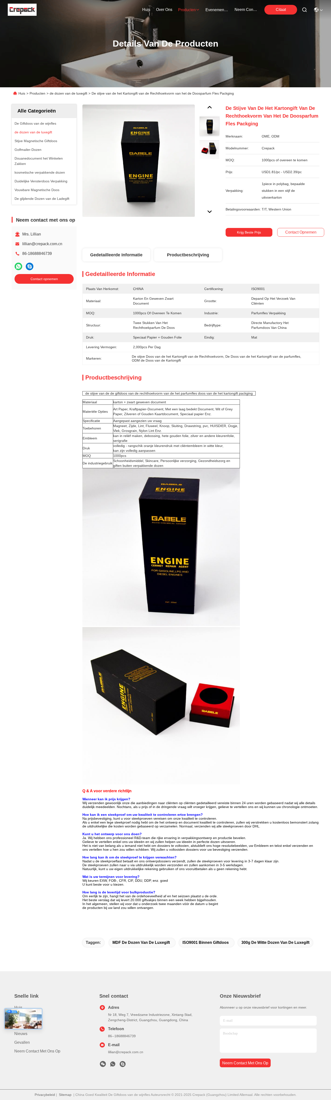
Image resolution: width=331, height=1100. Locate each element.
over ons (164, 10)
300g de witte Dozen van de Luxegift (275, 942)
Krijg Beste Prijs (249, 232)
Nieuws (20, 1034)
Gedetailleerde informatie (116, 254)
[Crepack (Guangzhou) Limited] (22, 10)
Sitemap (65, 1095)
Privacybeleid (45, 1095)
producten (187, 10)
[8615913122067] (112, 1065)
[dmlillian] (122, 1065)
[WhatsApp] (18, 266)
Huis (146, 10)
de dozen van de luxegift (68, 93)
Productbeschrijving (188, 254)
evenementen (217, 10)
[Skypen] (29, 266)
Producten (37, 93)
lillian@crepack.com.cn (42, 244)
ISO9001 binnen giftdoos (205, 942)
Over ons (22, 1025)
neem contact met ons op (246, 10)
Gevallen (22, 1042)
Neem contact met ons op (37, 1051)
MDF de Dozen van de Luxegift (141, 942)
